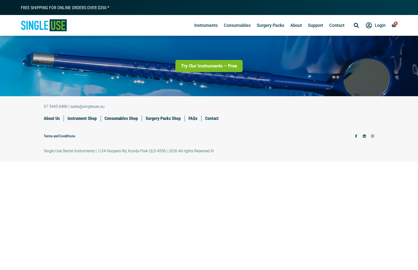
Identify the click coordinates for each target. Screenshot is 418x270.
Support (315, 25)
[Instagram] (372, 136)
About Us (52, 118)
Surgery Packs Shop (163, 118)
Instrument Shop (82, 118)
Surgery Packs (270, 25)
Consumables (237, 25)
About (296, 25)
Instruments (206, 25)
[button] (356, 25)
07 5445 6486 (55, 106)
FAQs (192, 118)
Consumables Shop (121, 118)
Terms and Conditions (59, 136)
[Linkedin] (364, 136)
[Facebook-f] (356, 136)
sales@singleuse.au (87, 106)
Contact (336, 25)
